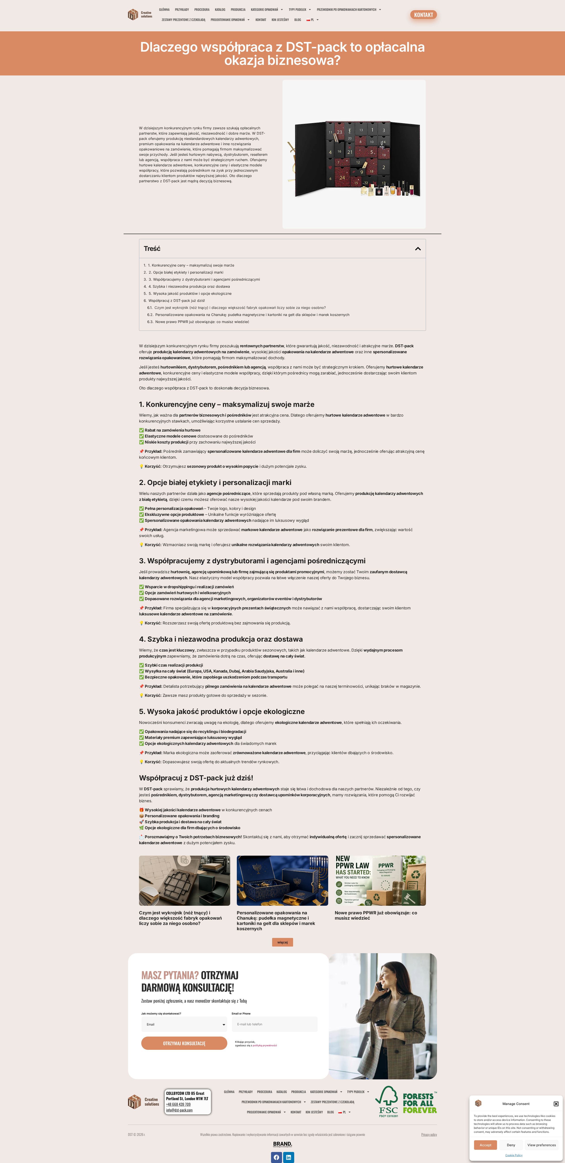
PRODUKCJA (238, 9)
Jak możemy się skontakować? (161, 1013)
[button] (556, 1104)
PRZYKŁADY (182, 9)
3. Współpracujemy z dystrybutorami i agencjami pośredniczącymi (204, 279)
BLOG (297, 19)
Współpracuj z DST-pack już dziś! (177, 300)
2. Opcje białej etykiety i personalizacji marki (186, 272)
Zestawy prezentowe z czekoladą (183, 19)
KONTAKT (261, 19)
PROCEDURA (201, 9)
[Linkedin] (288, 1157)
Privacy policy (429, 1134)
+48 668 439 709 (178, 1104)
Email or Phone (241, 1013)
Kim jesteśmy (280, 19)
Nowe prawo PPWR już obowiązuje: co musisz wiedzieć (202, 321)
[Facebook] (276, 1157)
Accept (486, 1145)
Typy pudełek (297, 9)
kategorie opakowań (264, 9)
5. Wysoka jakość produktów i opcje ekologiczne (190, 293)
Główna (164, 9)
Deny (511, 1145)
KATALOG (220, 9)
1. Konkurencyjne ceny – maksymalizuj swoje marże (191, 265)
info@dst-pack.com (179, 1110)
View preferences (541, 1145)
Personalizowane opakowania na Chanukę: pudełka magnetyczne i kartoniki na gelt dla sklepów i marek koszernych (252, 314)
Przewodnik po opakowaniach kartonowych (346, 9)
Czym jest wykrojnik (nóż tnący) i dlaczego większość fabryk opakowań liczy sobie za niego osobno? (240, 307)
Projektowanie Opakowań (228, 19)
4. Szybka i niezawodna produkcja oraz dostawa (189, 286)
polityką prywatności (265, 1045)
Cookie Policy (514, 1155)
